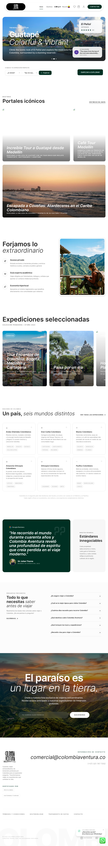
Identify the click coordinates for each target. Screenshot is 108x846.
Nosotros (65, 7)
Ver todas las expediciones (91, 415)
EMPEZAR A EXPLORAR (90, 72)
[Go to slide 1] (51, 58)
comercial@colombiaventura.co (68, 757)
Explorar (46, 73)
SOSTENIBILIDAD (37, 814)
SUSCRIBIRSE (79, 715)
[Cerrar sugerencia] (103, 830)
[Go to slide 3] (56, 58)
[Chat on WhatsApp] (102, 840)
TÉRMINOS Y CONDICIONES (14, 814)
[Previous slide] (7, 39)
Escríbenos (11, 618)
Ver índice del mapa (97, 102)
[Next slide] (100, 39)
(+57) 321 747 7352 (96, 764)
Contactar (94, 6)
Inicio (41, 7)
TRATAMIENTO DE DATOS (59, 814)
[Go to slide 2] (54, 58)
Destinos (49, 7)
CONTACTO (78, 814)
